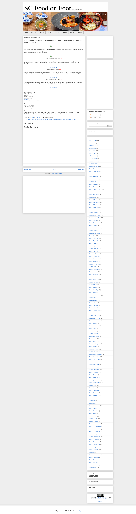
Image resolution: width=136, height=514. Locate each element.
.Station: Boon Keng (94, 184)
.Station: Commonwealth (95, 228)
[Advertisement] (54, 194)
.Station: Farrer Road (94, 251)
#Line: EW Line (92, 145)
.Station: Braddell (93, 192)
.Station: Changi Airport (94, 210)
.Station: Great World (94, 259)
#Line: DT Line (92, 143)
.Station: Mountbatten (94, 336)
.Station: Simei (92, 403)
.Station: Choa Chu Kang (95, 217)
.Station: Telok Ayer (93, 441)
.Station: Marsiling (93, 323)
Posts (92, 115)
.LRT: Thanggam (93, 158)
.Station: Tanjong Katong (95, 434)
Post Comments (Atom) (57, 173)
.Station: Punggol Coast (94, 377)
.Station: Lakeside (93, 302)
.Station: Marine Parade (94, 318)
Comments (93, 117)
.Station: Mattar (92, 328)
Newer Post (27, 169)
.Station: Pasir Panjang (94, 359)
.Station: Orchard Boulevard (95, 354)
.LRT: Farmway (92, 156)
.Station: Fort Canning (94, 253)
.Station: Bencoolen (93, 176)
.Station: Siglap (92, 400)
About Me (33, 32)
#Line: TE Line (92, 153)
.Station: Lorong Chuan (94, 310)
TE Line (80, 32)
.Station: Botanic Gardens (95, 189)
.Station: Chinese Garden (95, 215)
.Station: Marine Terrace (95, 320)
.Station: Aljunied (93, 163)
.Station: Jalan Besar (94, 274)
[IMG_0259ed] (54, 46)
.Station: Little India (93, 307)
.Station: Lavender (93, 305)
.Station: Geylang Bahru (95, 256)
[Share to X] (49, 117)
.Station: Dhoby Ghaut (94, 233)
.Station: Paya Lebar (94, 364)
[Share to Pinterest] (52, 117)
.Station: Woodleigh (93, 459)
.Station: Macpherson (94, 313)
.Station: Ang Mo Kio (94, 166)
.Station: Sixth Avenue (94, 405)
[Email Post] (43, 117)
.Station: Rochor (93, 387)
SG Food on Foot (100, 497)
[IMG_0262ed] (54, 77)
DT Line (49, 32)
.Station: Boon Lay (93, 186)
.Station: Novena (93, 346)
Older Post (81, 169)
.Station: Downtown (93, 238)
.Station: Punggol (93, 374)
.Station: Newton (93, 341)
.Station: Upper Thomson (95, 454)
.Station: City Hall (93, 220)
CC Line (42, 32)
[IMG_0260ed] (54, 56)
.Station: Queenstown (94, 380)
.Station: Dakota (93, 230)
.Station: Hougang (93, 271)
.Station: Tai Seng (93, 418)
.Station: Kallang (93, 284)
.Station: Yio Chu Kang (94, 465)
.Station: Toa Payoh (32, 119)
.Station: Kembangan (94, 287)
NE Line (65, 32)
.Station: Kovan (92, 297)
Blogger (80, 510)
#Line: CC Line (92, 140)
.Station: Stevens (93, 416)
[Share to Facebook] (50, 117)
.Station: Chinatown (93, 212)
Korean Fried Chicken (70, 119)
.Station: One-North (93, 349)
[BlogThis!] (47, 117)
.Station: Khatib (92, 292)
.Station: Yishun (92, 467)
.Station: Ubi (92, 452)
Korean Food (62, 119)
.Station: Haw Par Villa (94, 264)
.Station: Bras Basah (94, 194)
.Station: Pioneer (93, 367)
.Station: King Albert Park (95, 295)
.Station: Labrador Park (94, 300)
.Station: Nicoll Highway (94, 344)
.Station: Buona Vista (94, 207)
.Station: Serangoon (94, 395)
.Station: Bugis (92, 197)
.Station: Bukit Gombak (94, 202)
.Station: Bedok (92, 174)
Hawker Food (56, 119)
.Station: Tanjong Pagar (94, 436)
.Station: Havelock (93, 261)
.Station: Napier (92, 338)
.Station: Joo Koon (93, 277)
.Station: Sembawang (94, 390)
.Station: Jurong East (94, 279)
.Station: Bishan (92, 181)
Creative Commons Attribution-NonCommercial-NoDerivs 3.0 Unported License (100, 500)
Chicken (50, 119)
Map (67, 113)
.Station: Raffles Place (94, 382)
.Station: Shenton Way (94, 398)
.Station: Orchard (93, 351)
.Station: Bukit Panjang (94, 204)
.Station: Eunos (92, 243)
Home (26, 32)
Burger (46, 119)
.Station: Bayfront (93, 168)
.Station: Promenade (94, 372)
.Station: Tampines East (94, 423)
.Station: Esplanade (93, 240)
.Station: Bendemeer (94, 179)
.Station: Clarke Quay (94, 223)
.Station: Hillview (93, 266)
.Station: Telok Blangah (94, 444)
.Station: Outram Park (94, 356)
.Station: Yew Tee (93, 462)
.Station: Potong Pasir (94, 369)
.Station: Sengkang (93, 392)
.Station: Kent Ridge (94, 289)
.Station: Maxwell (93, 331)
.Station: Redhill (92, 385)
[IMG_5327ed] (54, 87)
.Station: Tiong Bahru (94, 447)
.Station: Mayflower (93, 333)
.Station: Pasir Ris (93, 362)
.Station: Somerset (93, 408)
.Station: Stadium (93, 413)
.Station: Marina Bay (94, 315)
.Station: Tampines (93, 421)
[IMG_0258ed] (54, 67)
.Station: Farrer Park (94, 248)
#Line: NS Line (40, 119)
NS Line (72, 32)
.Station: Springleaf (93, 411)
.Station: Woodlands (94, 457)
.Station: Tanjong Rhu (94, 439)
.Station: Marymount (94, 326)
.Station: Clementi (93, 225)
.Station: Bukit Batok (94, 199)
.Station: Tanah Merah (94, 431)
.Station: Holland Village (94, 269)
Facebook (26, 99)
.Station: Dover (92, 235)
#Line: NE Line (92, 148)
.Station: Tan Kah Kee (94, 429)
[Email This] (46, 117)
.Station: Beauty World (94, 171)
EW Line (57, 32)
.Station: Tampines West (95, 426)
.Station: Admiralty (93, 161)
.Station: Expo (92, 246)
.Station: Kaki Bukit (93, 282)
